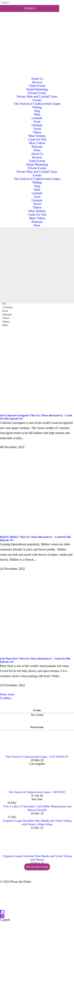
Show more (7, 694)
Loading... (6, 698)
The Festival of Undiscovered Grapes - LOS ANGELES (37, 756)
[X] (37, 995)
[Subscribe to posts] (37, 30)
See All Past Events (37, 866)
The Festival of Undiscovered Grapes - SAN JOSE (37, 792)
